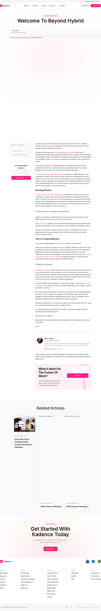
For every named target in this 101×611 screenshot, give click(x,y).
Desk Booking (25, 573)
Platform (26, 5)
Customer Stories (52, 573)
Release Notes (51, 588)
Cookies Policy (95, 573)
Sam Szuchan (43, 223)
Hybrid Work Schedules (28, 579)
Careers (93, 1)
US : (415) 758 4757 (94, 607)
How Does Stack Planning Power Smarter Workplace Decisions (23, 443)
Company (62, 5)
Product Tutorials (52, 585)
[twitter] (71, 607)
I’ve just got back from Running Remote (48, 174)
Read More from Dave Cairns (52, 349)
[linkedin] (67, 607)
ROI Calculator (51, 594)
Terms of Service (96, 579)
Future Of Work (51, 576)
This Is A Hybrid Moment (19, 154)
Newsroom (3, 576)
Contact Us (3, 585)
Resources (52, 5)
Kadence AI (24, 585)
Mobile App (24, 588)
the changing (58, 152)
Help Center (74, 573)
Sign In (97, 1)
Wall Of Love (51, 591)
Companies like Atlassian (43, 270)
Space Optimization (53, 582)
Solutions (35, 5)
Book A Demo (96, 5)
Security (2, 582)
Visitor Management (27, 582)
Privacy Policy (95, 576)
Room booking (25, 576)
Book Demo (20, 178)
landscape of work (68, 152)
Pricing (44, 5)
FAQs (72, 579)
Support (87, 1)
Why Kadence (4, 573)
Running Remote (17, 151)
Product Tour (85, 5)
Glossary (49, 597)
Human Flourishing (52, 579)
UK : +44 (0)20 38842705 (81, 607)
